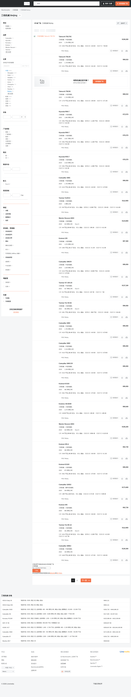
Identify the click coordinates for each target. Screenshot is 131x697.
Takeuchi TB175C (65, 36)
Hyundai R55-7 (64, 157)
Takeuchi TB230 (64, 91)
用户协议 (59, 573)
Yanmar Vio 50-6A (65, 303)
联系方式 (4, 663)
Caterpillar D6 (6, 614)
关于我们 (4, 656)
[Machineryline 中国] (11, 3)
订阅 (36, 570)
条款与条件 (34, 656)
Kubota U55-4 (64, 444)
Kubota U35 (63, 238)
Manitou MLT (6, 641)
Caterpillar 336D (7, 632)
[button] (122, 51)
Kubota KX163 (64, 383)
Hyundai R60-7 (64, 111)
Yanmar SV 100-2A (65, 283)
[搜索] (35, 3)
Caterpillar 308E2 (65, 546)
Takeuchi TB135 (64, 57)
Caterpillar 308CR (65, 261)
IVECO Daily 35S (7, 605)
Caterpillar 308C (64, 178)
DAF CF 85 (5, 623)
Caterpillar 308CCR (66, 363)
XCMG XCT (6, 627)
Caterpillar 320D (7, 609)
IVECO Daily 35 (7, 600)
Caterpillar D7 (6, 636)
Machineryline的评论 (37, 667)
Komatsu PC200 (7, 618)
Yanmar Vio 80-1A (65, 525)
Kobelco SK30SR (65, 404)
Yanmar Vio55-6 (64, 198)
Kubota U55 (63, 505)
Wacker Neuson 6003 (66, 218)
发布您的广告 (99, 81)
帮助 (2, 660)
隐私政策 (52, 573)
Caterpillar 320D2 (65, 484)
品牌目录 (33, 670)
